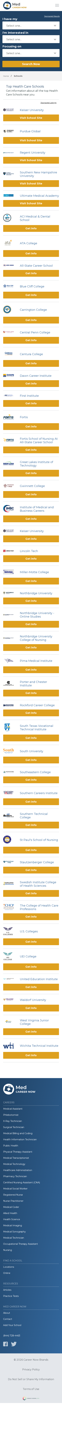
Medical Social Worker (15, 1188)
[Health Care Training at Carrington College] (10, 310)
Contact (7, 1319)
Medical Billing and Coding (17, 1133)
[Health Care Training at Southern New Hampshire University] (10, 174)
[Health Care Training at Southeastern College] (10, 772)
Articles (7, 1289)
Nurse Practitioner (13, 1201)
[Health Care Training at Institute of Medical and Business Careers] (10, 509)
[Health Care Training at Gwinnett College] (10, 486)
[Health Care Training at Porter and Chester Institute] (10, 683)
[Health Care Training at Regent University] (10, 152)
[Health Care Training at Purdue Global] (10, 131)
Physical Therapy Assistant (17, 1151)
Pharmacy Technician (15, 1176)
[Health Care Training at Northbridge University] (10, 593)
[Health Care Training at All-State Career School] (10, 265)
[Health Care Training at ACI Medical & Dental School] (10, 218)
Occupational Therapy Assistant (20, 1244)
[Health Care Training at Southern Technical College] (10, 815)
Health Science (11, 1219)
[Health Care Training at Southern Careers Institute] (10, 793)
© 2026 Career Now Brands (31, 1360)
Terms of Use (31, 1389)
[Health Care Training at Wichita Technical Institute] (10, 1045)
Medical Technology (14, 1164)
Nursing (7, 1250)
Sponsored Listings (48, 103)
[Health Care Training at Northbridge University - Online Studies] (10, 615)
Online (6, 1273)
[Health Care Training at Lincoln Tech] (10, 551)
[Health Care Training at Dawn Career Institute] (10, 376)
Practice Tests (11, 1296)
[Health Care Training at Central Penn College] (10, 332)
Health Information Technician (20, 1139)
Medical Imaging (12, 1225)
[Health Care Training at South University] (10, 751)
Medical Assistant (12, 1108)
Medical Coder (11, 1207)
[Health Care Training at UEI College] (10, 956)
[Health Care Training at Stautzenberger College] (10, 862)
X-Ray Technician (12, 1121)
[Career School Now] (31, 1398)
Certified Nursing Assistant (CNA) (21, 1182)
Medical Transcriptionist (16, 1158)
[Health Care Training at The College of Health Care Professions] (10, 907)
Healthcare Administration (17, 1170)
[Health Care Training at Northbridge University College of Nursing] (10, 638)
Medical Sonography (14, 1231)
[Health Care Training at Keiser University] (10, 110)
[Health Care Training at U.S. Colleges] (10, 931)
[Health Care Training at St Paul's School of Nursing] (10, 840)
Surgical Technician (13, 1127)
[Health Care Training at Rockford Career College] (10, 705)
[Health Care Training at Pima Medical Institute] (10, 661)
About (6, 1312)
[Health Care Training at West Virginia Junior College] (10, 1022)
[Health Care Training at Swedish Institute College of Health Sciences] (10, 884)
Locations (8, 1266)
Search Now (31, 64)
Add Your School (12, 1325)
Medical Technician (13, 1237)
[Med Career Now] (15, 5)
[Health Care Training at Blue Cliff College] (10, 286)
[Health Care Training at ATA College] (10, 243)
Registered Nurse (13, 1194)
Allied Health (10, 1213)
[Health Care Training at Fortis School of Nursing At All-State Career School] (10, 440)
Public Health (10, 1145)
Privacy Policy (31, 1370)
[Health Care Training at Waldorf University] (10, 1000)
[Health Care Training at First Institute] (10, 396)
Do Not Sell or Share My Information (31, 1379)
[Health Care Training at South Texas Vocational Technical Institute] (10, 727)
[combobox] (31, 25)
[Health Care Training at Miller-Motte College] (10, 572)
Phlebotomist (10, 1115)
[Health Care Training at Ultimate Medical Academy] (10, 196)
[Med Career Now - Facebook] (5, 1344)
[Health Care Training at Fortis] (10, 417)
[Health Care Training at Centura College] (10, 354)
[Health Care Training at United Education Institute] (10, 979)
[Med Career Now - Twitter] (14, 1344)
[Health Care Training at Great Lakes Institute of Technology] (10, 464)
